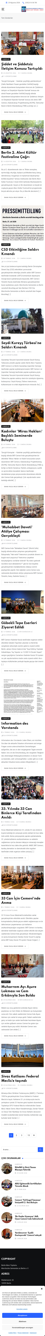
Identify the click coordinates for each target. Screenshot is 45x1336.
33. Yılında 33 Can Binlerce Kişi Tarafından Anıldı (21, 813)
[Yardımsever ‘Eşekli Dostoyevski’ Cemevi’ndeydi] (6, 1234)
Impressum (33, 1333)
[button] (42, 1288)
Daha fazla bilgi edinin (13, 112)
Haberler (18, 1164)
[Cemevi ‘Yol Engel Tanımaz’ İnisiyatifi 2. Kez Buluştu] (6, 1201)
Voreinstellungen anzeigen (22, 1328)
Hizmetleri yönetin (22, 1309)
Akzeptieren (22, 1315)
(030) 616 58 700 (31, 3)
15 (29, 1135)
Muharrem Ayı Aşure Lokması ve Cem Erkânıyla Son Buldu (18, 991)
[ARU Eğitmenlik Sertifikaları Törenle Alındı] (6, 1184)
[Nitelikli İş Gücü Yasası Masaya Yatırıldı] (6, 1168)
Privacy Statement (23, 1333)
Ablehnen (22, 1322)
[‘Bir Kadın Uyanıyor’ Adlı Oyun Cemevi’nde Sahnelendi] (6, 1217)
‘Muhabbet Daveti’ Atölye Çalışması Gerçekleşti (16, 532)
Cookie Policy (12, 1333)
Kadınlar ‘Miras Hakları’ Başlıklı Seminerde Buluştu (21, 436)
